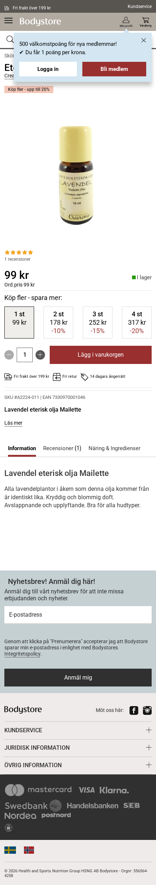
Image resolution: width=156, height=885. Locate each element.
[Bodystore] (8, 710)
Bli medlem (114, 69)
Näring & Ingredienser (114, 448)
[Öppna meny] (8, 21)
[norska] (29, 854)
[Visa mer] (149, 730)
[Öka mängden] (40, 355)
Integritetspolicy (22, 654)
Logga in (47, 69)
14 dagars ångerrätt (108, 376)
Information (22, 448)
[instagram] (147, 710)
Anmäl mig (78, 677)
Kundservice (140, 6)
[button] (146, 22)
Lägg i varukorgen (101, 354)
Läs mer (13, 423)
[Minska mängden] (9, 355)
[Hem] (40, 24)
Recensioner (62, 448)
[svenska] (10, 854)
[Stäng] (143, 40)
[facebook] (134, 710)
